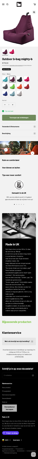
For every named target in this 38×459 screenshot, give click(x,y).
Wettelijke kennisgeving (10, 453)
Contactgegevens (31, 451)
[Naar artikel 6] (5, 52)
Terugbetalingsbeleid (7, 449)
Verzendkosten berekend (16, 65)
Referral (4, 402)
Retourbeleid (6, 387)
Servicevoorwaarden (8, 395)
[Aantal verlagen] (4, 105)
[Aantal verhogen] (12, 105)
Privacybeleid (6, 391)
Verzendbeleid (6, 398)
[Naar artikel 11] (12, 52)
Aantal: (4, 100)
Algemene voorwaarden (8, 451)
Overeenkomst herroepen (9, 408)
